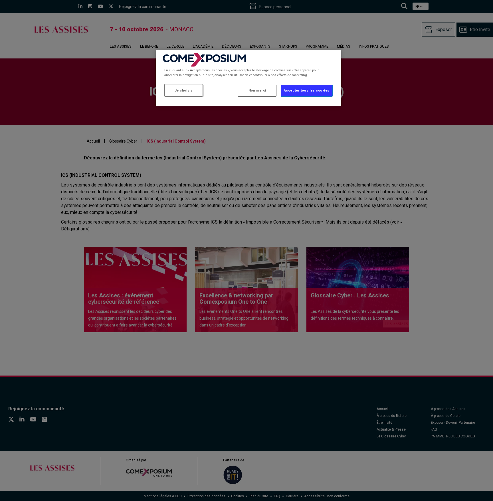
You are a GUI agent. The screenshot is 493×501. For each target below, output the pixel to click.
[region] (248, 78)
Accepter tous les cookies (307, 90)
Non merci (257, 90)
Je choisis (184, 90)
